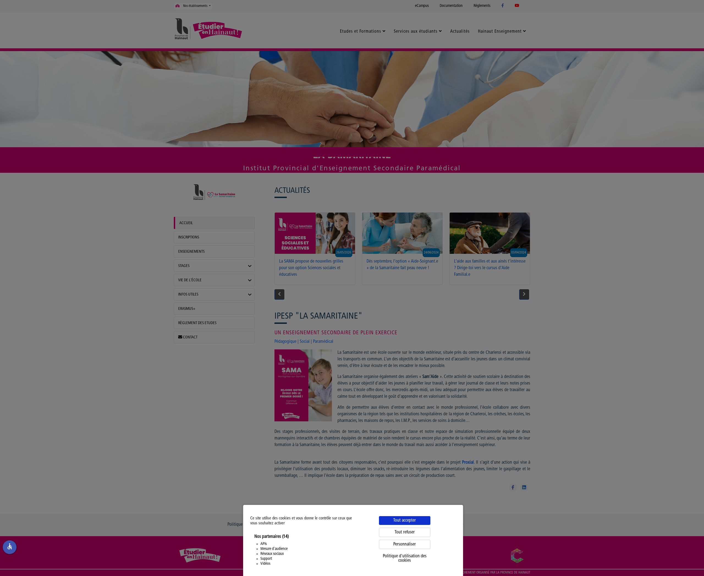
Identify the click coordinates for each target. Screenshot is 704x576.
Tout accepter (404, 520)
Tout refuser (405, 532)
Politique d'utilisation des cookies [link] (405, 558)
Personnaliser (404, 544)
